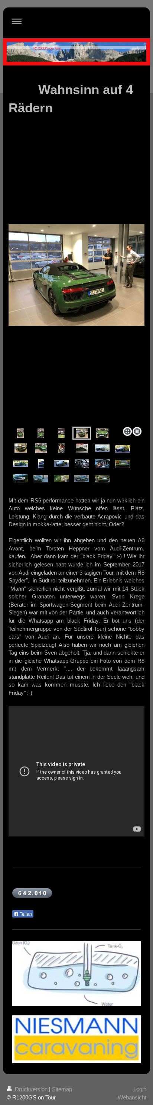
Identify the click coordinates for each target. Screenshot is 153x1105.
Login (139, 1089)
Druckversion (31, 1089)
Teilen (25, 914)
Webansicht (132, 1097)
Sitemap (62, 1089)
